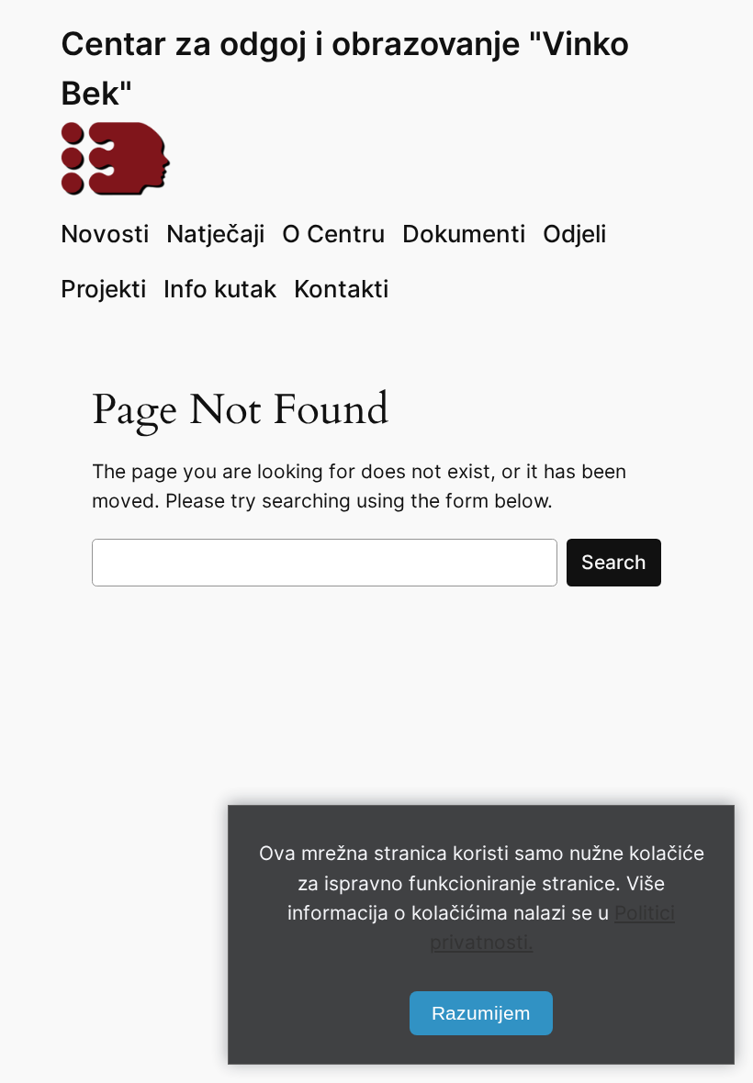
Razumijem (481, 1012)
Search (613, 562)
